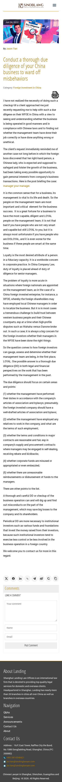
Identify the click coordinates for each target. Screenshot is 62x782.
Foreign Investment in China (27, 87)
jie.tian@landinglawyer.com (21, 761)
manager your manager (16, 185)
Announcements (12, 721)
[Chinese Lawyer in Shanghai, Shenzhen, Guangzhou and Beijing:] (31, 5)
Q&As (6, 712)
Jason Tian (11, 48)
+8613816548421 (15, 757)
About (6, 731)
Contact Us (9, 726)
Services (8, 717)
